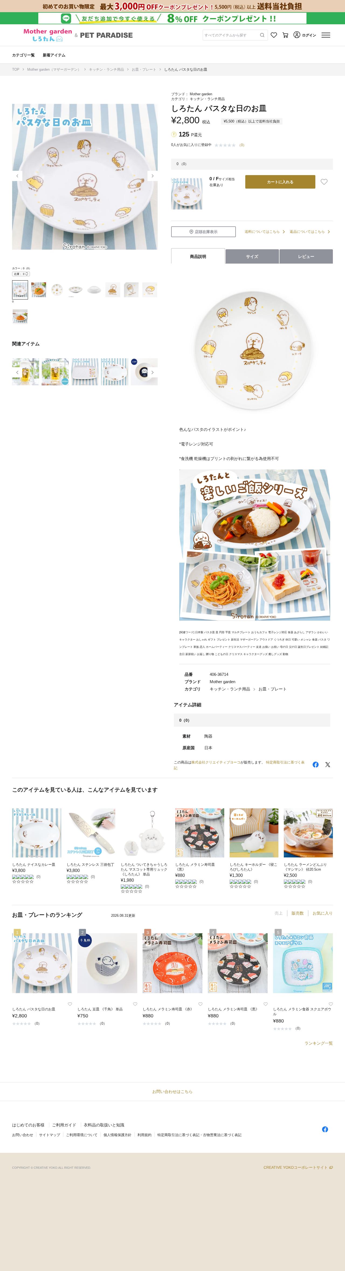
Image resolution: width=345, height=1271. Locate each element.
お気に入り (323, 913)
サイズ (252, 256)
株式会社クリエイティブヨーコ (215, 762)
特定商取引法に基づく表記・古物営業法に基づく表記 (199, 1135)
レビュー (306, 256)
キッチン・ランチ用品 (106, 69)
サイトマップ (49, 1135)
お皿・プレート (144, 69)
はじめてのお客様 (28, 1125)
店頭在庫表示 (206, 232)
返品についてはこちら (307, 232)
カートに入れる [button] (280, 182)
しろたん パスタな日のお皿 (185, 69)
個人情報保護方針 (118, 1135)
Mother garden (201, 94)
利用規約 (144, 1135)
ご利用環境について (82, 1135)
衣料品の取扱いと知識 (104, 1125)
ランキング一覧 (319, 1043)
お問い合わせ (22, 1135)
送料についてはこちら (262, 232)
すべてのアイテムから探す (226, 35)
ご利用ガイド (64, 1125)
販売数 (298, 913)
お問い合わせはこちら (172, 1091)
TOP (15, 69)
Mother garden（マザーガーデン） (54, 69)
